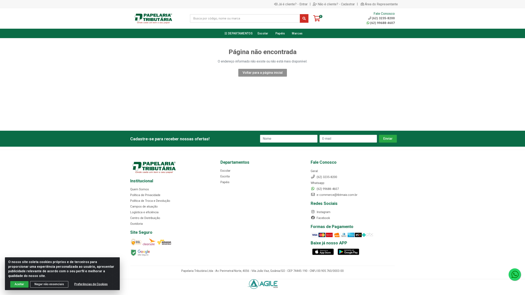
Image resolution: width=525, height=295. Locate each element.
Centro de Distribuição (145, 218)
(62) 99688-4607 (382, 23)
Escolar (225, 170)
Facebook (323, 218)
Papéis (224, 182)
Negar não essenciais (49, 284)
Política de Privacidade (145, 195)
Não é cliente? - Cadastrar (336, 4)
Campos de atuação (144, 206)
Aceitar (19, 284)
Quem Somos (139, 189)
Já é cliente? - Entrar (293, 4)
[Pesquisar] (304, 18)
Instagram (323, 212)
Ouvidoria (136, 224)
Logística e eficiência (144, 212)
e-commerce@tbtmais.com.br (336, 195)
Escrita (225, 176)
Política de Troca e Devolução (150, 201)
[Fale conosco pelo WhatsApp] (515, 274)
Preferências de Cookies (91, 284)
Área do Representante (381, 4)
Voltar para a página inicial (263, 73)
